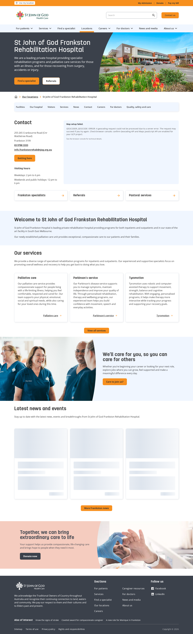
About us (169, 28)
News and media (148, 28)
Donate (159, 3)
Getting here (25, 158)
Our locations (101, 605)
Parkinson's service (85, 278)
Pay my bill (173, 3)
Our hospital (36, 106)
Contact (88, 106)
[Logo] (32, 15)
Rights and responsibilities (71, 629)
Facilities (20, 106)
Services (43, 28)
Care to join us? (114, 381)
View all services (96, 330)
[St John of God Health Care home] (30, 586)
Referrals (51, 81)
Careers (103, 28)
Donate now (30, 556)
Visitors (51, 106)
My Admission (145, 3)
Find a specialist (66, 28)
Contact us (170, 15)
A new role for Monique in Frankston (123, 620)
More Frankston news (96, 508)
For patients (23, 28)
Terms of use (32, 629)
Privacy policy (48, 629)
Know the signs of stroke (47, 620)
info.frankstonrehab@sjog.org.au (33, 149)
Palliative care (27, 278)
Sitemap (18, 629)
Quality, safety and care (139, 106)
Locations (86, 28)
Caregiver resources (133, 588)
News (76, 106)
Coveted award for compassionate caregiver (82, 620)
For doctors (123, 28)
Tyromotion (136, 278)
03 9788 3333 (21, 145)
